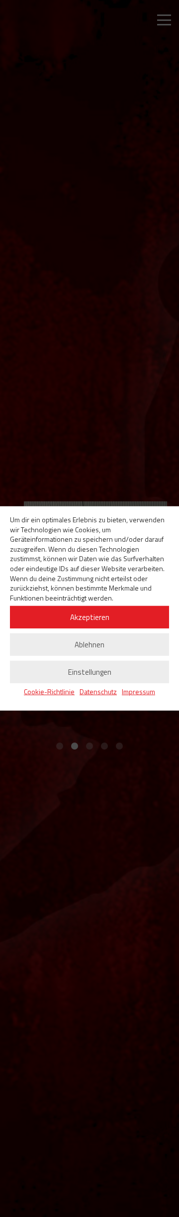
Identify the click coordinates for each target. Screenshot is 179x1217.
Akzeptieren (89, 617)
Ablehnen (89, 644)
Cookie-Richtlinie (49, 691)
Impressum (138, 691)
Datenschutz (98, 691)
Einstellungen (89, 672)
